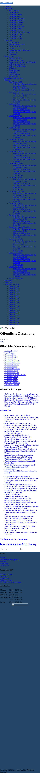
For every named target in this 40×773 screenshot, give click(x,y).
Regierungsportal (6, 580)
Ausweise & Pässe (15, 58)
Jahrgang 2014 (14, 310)
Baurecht (16, 102)
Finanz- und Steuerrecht (21, 98)
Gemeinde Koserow (16, 22)
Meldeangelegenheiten (17, 64)
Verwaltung (8, 40)
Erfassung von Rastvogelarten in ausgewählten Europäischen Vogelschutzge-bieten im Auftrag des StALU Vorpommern (20, 429)
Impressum (13, 54)
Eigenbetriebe (18, 175)
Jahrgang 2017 (14, 304)
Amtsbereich (8, 8)
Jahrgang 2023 (14, 292)
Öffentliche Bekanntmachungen (24, 94)
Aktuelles (5, 410)
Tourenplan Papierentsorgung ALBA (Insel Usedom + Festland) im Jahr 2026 (19, 466)
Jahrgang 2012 (14, 314)
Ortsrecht (7, 80)
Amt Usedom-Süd (6, 3)
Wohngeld (12, 68)
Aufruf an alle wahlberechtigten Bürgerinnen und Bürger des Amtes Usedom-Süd (21, 446)
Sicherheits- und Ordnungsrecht (24, 100)
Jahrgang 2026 (14, 287)
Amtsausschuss (14, 46)
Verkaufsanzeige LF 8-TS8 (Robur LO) (18, 459)
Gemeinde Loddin (15, 24)
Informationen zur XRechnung (19, 50)
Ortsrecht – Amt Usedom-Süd (23, 90)
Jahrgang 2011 (14, 316)
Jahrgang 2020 (14, 298)
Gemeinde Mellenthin (16, 26)
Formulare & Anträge (16, 60)
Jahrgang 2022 (14, 294)
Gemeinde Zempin (15, 36)
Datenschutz (13, 52)
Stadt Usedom (14, 10)
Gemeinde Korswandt (16, 20)
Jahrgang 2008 (14, 322)
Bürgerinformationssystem (13, 78)
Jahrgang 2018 (14, 302)
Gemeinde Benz (14, 12)
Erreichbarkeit (14, 42)
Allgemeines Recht (20, 96)
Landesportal (4, 578)
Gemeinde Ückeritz (16, 34)
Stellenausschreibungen (17, 44)
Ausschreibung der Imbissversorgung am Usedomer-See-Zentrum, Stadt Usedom (18, 456)
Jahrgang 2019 (14, 300)
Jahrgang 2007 (14, 324)
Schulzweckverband (16, 279)
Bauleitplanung (14, 70)
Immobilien (13, 72)
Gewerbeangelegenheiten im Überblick (22, 62)
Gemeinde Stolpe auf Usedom (19, 32)
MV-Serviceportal (6, 574)
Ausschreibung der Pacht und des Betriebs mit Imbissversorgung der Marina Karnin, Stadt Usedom (20, 451)
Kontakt (12, 48)
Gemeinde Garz (14, 16)
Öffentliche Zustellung (21, 88)
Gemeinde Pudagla (15, 28)
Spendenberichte (10, 469)
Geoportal (3, 576)
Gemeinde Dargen (15, 14)
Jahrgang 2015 (14, 308)
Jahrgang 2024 (14, 290)
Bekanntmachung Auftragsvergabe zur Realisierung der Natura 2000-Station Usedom (20, 424)
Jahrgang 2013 (14, 312)
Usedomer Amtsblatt (11, 285)
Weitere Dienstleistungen (17, 66)
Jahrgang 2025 (14, 288)
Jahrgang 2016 (14, 306)
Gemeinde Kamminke (16, 18)
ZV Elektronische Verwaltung (10, 582)
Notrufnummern (14, 74)
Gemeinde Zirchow (16, 38)
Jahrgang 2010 (14, 318)
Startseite (7, 6)
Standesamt (8, 281)
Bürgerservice (9, 56)
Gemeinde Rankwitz (16, 30)
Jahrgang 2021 (14, 296)
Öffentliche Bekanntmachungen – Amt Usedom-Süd (25, 85)
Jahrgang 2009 (14, 320)
